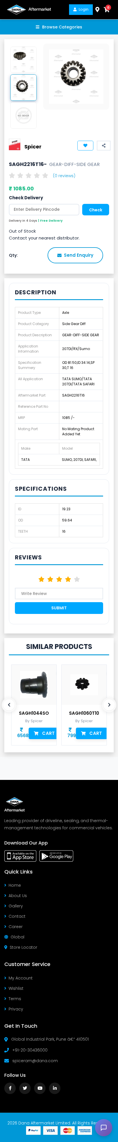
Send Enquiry (78, 255)
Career (16, 927)
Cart (48, 733)
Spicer (33, 146)
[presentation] (9, 705)
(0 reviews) (64, 176)
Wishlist (16, 988)
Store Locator (23, 947)
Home (15, 885)
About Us (18, 895)
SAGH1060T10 (84, 713)
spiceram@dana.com (35, 1061)
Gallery (16, 906)
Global (17, 937)
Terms (15, 999)
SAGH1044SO (34, 713)
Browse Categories (62, 27)
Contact (17, 916)
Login (83, 9)
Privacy (16, 1009)
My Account (21, 978)
